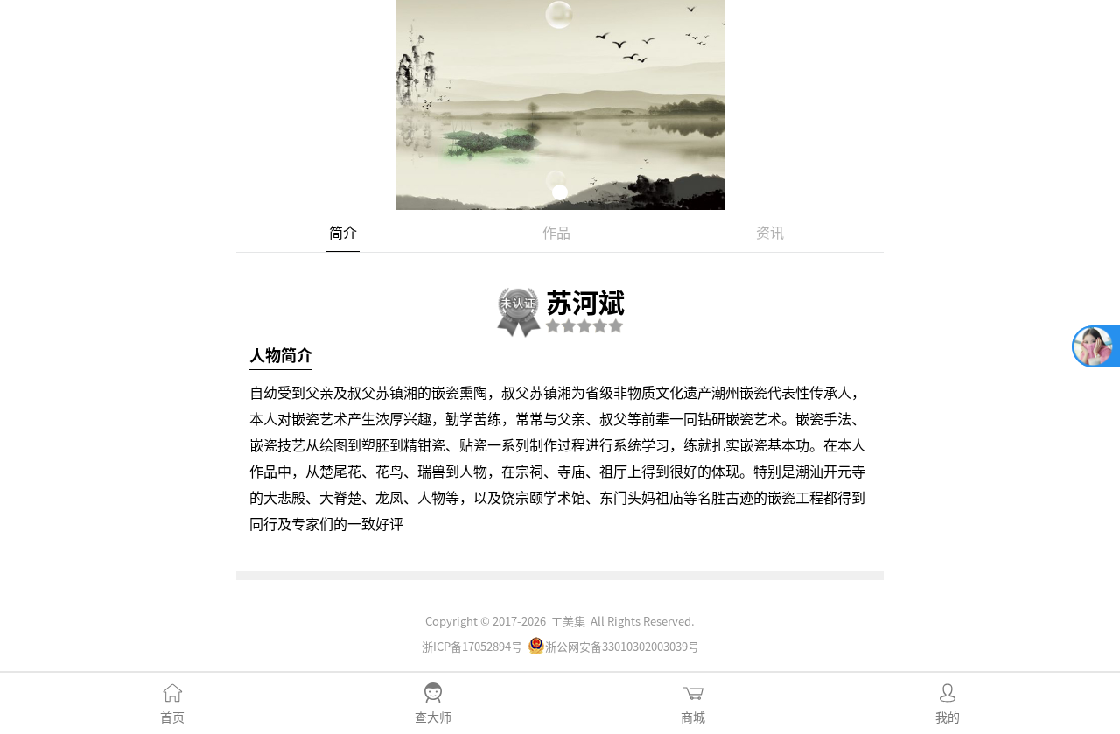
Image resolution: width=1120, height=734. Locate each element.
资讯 (770, 231)
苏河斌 (585, 301)
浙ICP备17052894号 (472, 646)
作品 (556, 231)
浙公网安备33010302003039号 (622, 646)
